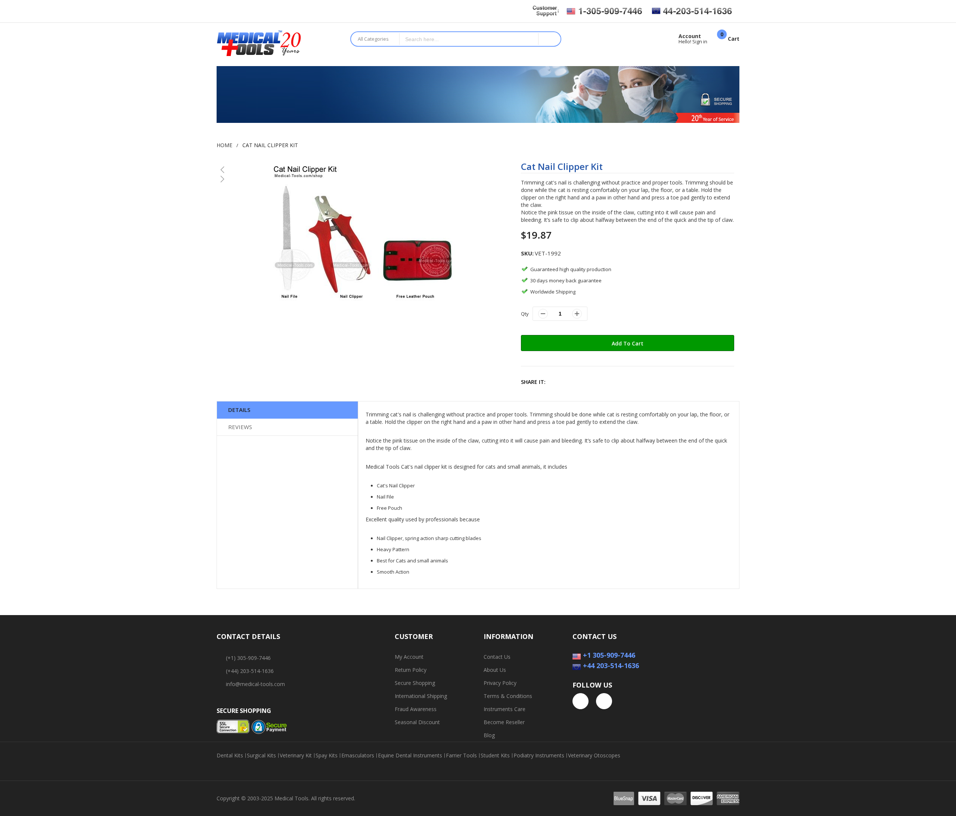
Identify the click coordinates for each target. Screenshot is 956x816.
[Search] (549, 39)
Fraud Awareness (416, 709)
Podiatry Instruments (538, 755)
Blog (489, 735)
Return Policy (410, 669)
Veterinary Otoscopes (594, 755)
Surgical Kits (261, 755)
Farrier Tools (461, 755)
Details (239, 409)
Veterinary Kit (296, 755)
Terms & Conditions (508, 695)
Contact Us (497, 656)
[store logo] (278, 44)
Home (224, 145)
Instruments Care (504, 709)
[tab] (287, 410)
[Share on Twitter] (573, 382)
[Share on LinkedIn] (606, 382)
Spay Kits (327, 755)
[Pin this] (589, 382)
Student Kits (495, 755)
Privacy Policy (500, 682)
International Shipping (421, 695)
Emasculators (357, 755)
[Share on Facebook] (557, 382)
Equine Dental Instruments (410, 755)
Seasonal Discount (417, 722)
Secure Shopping (415, 682)
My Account (409, 656)
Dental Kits (230, 755)
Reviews (240, 427)
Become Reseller (504, 722)
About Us (495, 669)
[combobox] (469, 39)
